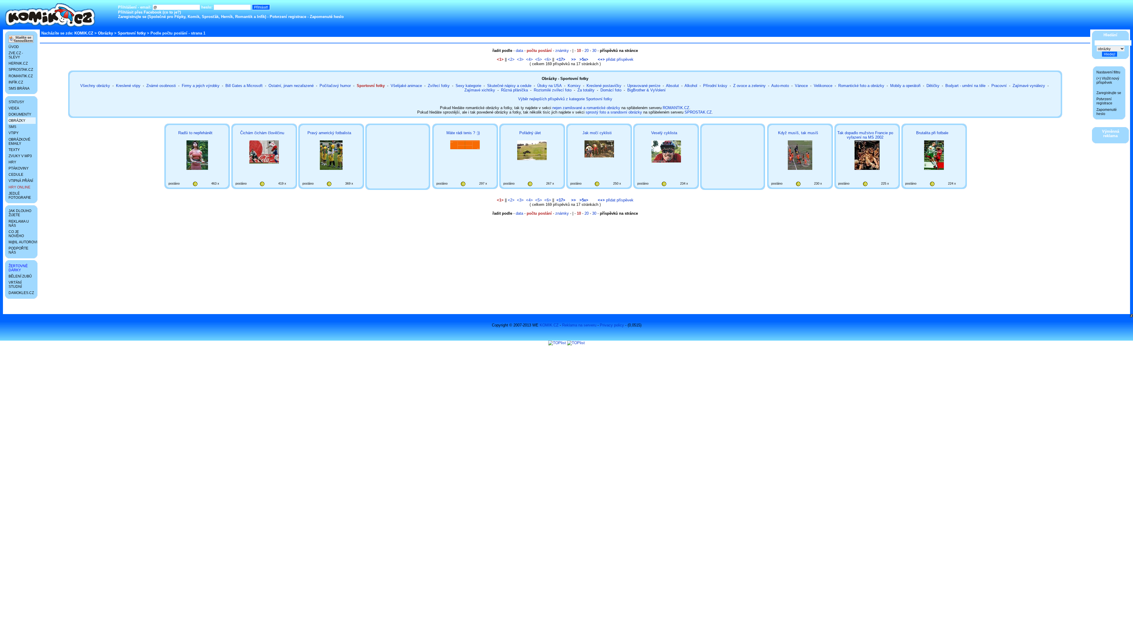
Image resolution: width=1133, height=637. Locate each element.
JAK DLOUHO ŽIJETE (20, 213)
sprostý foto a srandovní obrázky (614, 112)
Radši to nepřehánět (195, 133)
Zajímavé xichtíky (479, 90)
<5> (538, 59)
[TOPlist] (557, 343)
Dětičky (932, 85)
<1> (500, 59)
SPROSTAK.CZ (698, 112)
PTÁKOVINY (19, 168)
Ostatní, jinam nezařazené (291, 85)
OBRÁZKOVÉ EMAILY (19, 141)
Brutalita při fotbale (932, 133)
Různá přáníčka (514, 90)
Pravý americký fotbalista (329, 133)
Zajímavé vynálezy (1029, 85)
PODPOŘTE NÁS (18, 250)
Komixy (574, 85)
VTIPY (14, 133)
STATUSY (16, 102)
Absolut (672, 85)
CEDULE (16, 175)
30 (594, 50)
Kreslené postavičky (604, 85)
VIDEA (14, 108)
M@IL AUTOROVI (22, 242)
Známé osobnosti (161, 85)
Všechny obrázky (95, 85)
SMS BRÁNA (19, 88)
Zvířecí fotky (439, 85)
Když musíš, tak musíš (798, 133)
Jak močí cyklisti (597, 133)
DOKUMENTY (20, 114)
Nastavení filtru (1108, 72)
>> (573, 59)
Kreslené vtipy (128, 85)
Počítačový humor (335, 85)
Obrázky (105, 33)
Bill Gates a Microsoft (244, 85)
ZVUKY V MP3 (20, 156)
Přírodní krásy (715, 85)
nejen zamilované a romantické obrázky (586, 108)
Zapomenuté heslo (327, 16)
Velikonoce (823, 85)
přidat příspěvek (615, 59)
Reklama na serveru (579, 325)
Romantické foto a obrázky (861, 85)
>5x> (583, 59)
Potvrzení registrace (288, 16)
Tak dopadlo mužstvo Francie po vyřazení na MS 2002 (865, 135)
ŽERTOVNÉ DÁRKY (18, 268)
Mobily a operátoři (905, 85)
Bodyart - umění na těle (965, 85)
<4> (529, 59)
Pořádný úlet (530, 133)
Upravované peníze (643, 85)
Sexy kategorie (468, 85)
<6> (547, 59)
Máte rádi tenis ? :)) (463, 133)
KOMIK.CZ (83, 33)
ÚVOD (14, 47)
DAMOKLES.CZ (21, 293)
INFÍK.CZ (16, 82)
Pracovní (999, 85)
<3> (520, 59)
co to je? (172, 12)
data (519, 50)
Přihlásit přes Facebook (139, 12)
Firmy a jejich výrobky (201, 85)
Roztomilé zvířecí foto (553, 90)
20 (586, 50)
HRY (12, 162)
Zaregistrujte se (132, 16)
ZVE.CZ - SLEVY (16, 55)
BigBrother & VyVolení (646, 90)
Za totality (586, 90)
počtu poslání (539, 50)
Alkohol (691, 85)
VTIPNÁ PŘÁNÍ (21, 181)
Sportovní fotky (132, 33)
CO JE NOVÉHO (16, 234)
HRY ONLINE (19, 187)
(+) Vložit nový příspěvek (1107, 80)
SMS (12, 127)
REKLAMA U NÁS (19, 223)
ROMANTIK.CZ (676, 108)
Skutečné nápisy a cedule (509, 85)
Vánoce (801, 85)
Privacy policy (612, 325)
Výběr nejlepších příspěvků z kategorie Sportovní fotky (565, 99)
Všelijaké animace (406, 85)
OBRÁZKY (17, 121)
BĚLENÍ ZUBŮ (20, 276)
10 (579, 50)
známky (562, 50)
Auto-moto (780, 85)
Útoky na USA (549, 85)
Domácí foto (610, 90)
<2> (511, 59)
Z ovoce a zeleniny (749, 85)
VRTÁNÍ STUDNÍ (15, 284)
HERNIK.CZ (18, 63)
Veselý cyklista (664, 133)
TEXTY (14, 150)
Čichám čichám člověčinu (262, 133)
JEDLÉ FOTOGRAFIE (20, 195)
